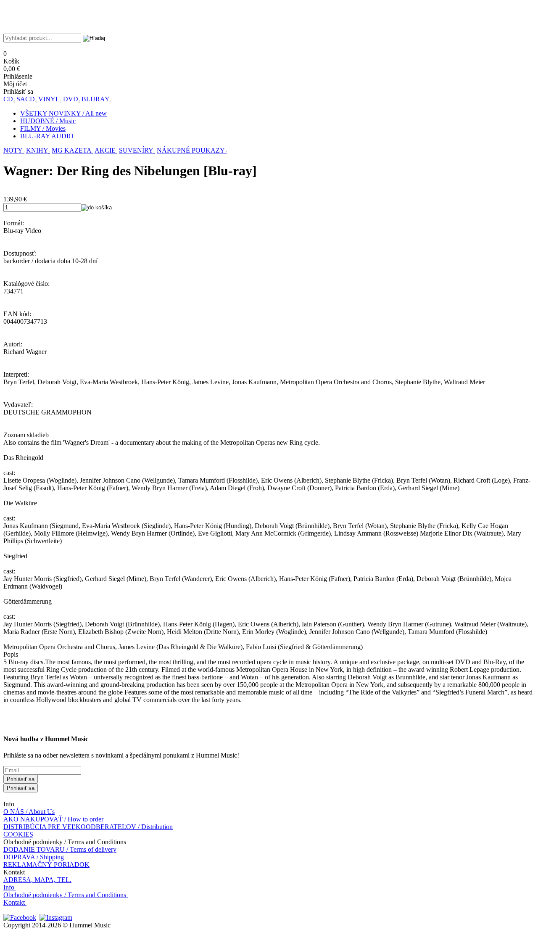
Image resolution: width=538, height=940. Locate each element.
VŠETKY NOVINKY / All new (63, 113)
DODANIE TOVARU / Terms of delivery (59, 849)
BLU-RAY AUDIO (47, 136)
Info (8, 887)
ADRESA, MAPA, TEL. (37, 879)
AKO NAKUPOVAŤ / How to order (53, 819)
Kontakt (14, 902)
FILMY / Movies (43, 128)
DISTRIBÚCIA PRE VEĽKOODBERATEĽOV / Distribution (88, 826)
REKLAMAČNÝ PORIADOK (46, 864)
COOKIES (18, 834)
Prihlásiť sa (20, 779)
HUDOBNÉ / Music (48, 120)
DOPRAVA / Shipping (33, 857)
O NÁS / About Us (29, 811)
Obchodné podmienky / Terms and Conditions (64, 894)
